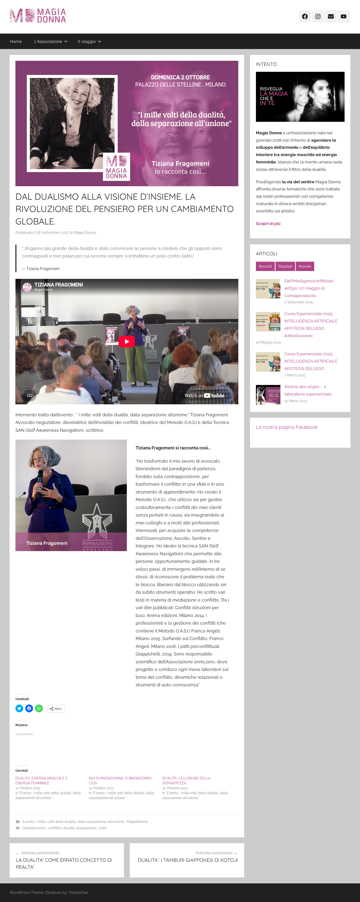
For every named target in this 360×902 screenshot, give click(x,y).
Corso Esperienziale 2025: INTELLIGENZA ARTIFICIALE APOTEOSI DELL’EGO (310, 361)
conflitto (54, 828)
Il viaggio (87, 41)
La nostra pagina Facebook (287, 427)
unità (102, 828)
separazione (86, 828)
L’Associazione (48, 41)
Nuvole (305, 266)
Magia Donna (85, 232)
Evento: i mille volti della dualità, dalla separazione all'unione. (73, 821)
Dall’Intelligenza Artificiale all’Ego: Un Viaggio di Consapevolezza (309, 288)
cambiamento (34, 828)
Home (16, 41)
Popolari (285, 266)
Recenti (265, 266)
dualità (68, 828)
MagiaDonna (137, 821)
